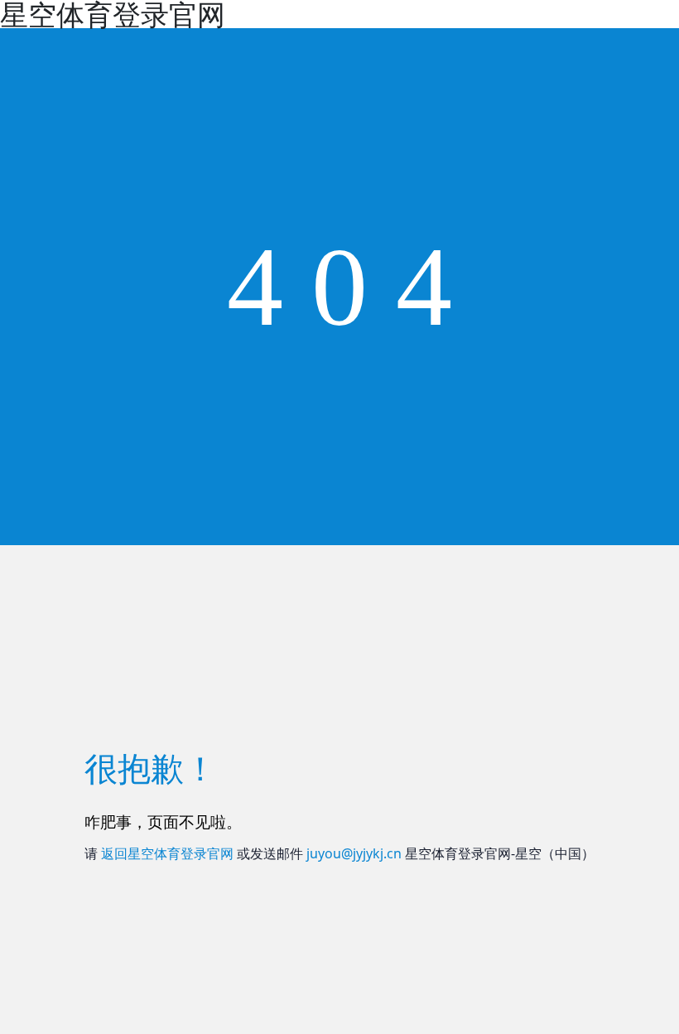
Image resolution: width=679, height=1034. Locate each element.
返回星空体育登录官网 (167, 853)
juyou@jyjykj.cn (354, 853)
